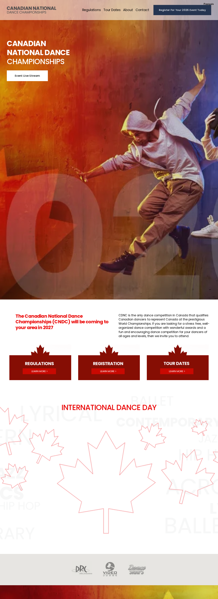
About (128, 10)
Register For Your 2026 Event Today (182, 10)
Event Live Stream (27, 76)
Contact (142, 10)
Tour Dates (112, 10)
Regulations (91, 10)
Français (209, 4)
